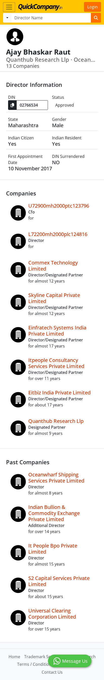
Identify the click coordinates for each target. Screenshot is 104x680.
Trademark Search (41, 656)
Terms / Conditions (35, 664)
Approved (64, 105)
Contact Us (52, 672)
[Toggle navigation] (9, 7)
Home (14, 656)
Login (92, 7)
